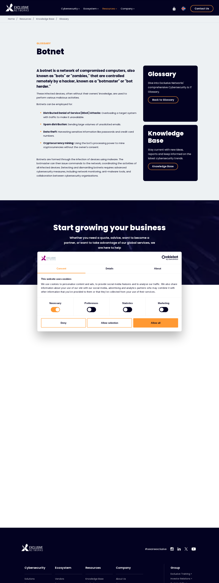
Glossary (64, 19)
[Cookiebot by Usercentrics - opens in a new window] (164, 257)
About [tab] (157, 268)
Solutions (30, 578)
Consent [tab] (61, 268)
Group (175, 567)
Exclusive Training (180, 573)
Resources (27, 19)
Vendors (59, 578)
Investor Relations (180, 578)
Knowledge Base (46, 19)
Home (12, 19)
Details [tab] (110, 268)
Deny (63, 322)
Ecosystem (63, 567)
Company (123, 567)
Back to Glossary (163, 99)
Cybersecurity (35, 567)
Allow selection (109, 322)
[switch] (91, 309)
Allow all (155, 322)
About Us (121, 578)
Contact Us (202, 8)
